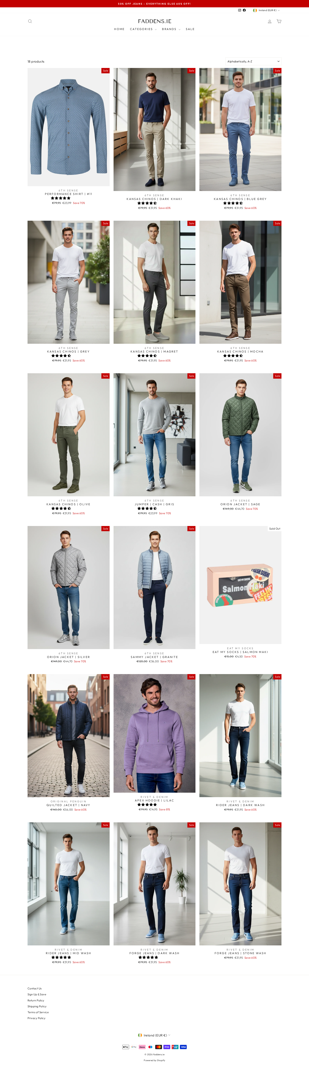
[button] (61, 198)
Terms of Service (38, 1012)
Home (119, 29)
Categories (142, 29)
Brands (170, 29)
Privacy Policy (36, 1018)
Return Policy (36, 1000)
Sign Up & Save (37, 994)
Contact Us (35, 988)
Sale (190, 29)
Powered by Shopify (154, 1060)
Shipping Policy (37, 1006)
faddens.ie (154, 21)
